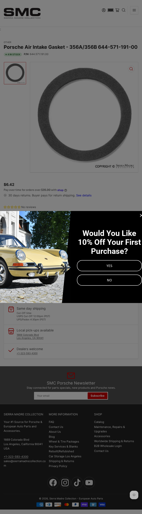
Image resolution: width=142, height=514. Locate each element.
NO (109, 280)
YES (109, 265)
